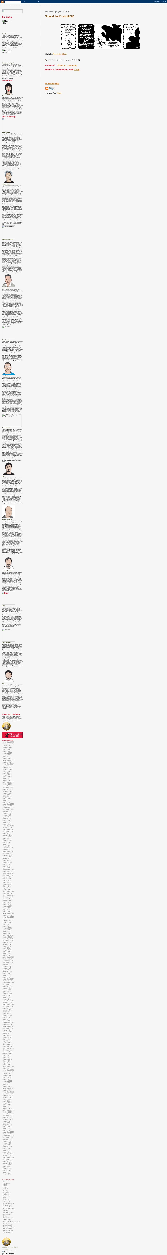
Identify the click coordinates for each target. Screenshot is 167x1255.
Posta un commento (67, 65)
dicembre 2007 (7, 766)
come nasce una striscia (11, 1221)
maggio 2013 (7, 884)
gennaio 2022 (7, 1074)
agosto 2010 (6, 824)
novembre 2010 (8, 829)
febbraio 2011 (7, 835)
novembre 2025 (8, 1157)
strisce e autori (7, 1218)
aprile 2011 (6, 839)
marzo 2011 (6, 837)
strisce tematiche (8, 1227)
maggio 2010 (7, 819)
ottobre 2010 (7, 828)
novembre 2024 (8, 1136)
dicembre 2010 (7, 831)
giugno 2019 (6, 1017)
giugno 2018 (6, 995)
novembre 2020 (8, 1048)
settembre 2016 (8, 957)
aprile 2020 (6, 1035)
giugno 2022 (6, 1083)
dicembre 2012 (7, 875)
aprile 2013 (6, 882)
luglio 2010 (6, 822)
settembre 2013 (8, 891)
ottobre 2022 (7, 1090)
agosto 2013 (6, 890)
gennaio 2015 (7, 921)
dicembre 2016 (7, 962)
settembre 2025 (8, 1154)
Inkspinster (6, 1183)
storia (4, 1216)
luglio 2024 (6, 1128)
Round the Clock (60, 54)
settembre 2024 (8, 1132)
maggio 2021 (7, 1059)
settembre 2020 (8, 1044)
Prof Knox (6, 1196)
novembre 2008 (8, 786)
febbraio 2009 (7, 791)
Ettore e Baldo (7, 1207)
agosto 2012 (6, 868)
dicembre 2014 (7, 919)
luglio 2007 (6, 757)
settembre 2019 (8, 1023)
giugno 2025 (6, 1148)
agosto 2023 (6, 1108)
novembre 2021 (8, 1070)
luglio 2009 (6, 800)
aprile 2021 (6, 1057)
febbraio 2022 (7, 1075)
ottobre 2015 (7, 937)
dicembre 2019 (7, 1028)
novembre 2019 (8, 1026)
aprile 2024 (6, 1123)
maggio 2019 (7, 1015)
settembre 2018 (8, 1001)
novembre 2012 (8, 873)
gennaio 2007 (7, 746)
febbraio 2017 (7, 966)
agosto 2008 (6, 780)
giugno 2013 (6, 886)
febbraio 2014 (7, 901)
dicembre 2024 (7, 1137)
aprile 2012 (6, 860)
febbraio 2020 (7, 1032)
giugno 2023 (6, 1105)
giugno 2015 (6, 930)
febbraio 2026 (7, 1163)
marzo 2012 (6, 859)
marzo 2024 (6, 1121)
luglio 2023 (6, 1106)
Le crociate (6, 1199)
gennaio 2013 (7, 877)
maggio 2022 (7, 1081)
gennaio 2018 (7, 986)
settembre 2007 (8, 760)
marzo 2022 (6, 1077)
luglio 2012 (6, 866)
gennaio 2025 (7, 1139)
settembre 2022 (8, 1088)
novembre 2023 (8, 1114)
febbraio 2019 (7, 1010)
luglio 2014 (6, 910)
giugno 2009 (6, 798)
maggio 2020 (7, 1037)
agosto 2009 (6, 802)
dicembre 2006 (7, 744)
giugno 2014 (6, 908)
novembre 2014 (8, 917)
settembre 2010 (8, 826)
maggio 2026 (7, 1168)
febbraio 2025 (7, 1141)
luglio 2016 (6, 953)
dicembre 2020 (7, 1050)
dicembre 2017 (7, 984)
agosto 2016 (6, 955)
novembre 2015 (8, 939)
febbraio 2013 (7, 879)
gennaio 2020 (7, 1030)
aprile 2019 (6, 1013)
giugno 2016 (6, 952)
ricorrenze (6, 1223)
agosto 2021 (6, 1064)
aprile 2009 (6, 795)
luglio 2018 (6, 997)
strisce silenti (7, 1229)
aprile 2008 (6, 773)
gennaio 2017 (7, 964)
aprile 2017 (6, 970)
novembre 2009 (8, 808)
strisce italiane (7, 1230)
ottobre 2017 (7, 981)
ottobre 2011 (7, 849)
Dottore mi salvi (8, 1203)
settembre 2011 (8, 848)
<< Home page (52, 83)
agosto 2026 (6, 1174)
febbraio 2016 (7, 944)
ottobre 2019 (7, 1024)
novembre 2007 (8, 764)
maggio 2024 (7, 1125)
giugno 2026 (6, 1170)
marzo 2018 (6, 990)
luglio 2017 (6, 975)
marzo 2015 (6, 924)
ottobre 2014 (7, 915)
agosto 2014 (6, 911)
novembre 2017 (8, 983)
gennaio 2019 (7, 1008)
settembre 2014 (8, 913)
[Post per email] (78, 60)
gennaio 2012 (7, 855)
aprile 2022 (6, 1079)
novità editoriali (7, 1212)
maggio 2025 (7, 1146)
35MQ (4, 1185)
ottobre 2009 (7, 806)
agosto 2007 (6, 758)
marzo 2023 (6, 1099)
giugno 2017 (6, 973)
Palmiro (5, 1189)
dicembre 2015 (7, 941)
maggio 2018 (7, 993)
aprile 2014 (6, 904)
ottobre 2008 (7, 784)
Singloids (5, 1187)
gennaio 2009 (7, 789)
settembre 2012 (8, 870)
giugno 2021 (6, 1061)
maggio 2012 (7, 862)
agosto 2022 (6, 1086)
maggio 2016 (7, 950)
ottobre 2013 (7, 893)
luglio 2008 (6, 778)
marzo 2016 (6, 946)
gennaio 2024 (7, 1117)
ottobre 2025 (7, 1156)
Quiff (4, 1198)
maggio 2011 (7, 840)
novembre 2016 (8, 961)
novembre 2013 (8, 895)
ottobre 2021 (7, 1068)
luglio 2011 (6, 844)
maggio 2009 (7, 797)
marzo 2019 (6, 1012)
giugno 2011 (6, 842)
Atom (76, 70)
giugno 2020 (6, 1039)
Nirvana (5, 1190)
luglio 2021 (6, 1063)
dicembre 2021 (7, 1072)
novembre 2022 (8, 1092)
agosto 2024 (6, 1130)
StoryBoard (6, 1192)
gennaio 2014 (7, 899)
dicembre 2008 (7, 788)
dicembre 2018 (7, 1006)
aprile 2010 (6, 817)
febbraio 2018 (7, 988)
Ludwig (5, 1210)
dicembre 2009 (7, 809)
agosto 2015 (6, 933)
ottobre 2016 (7, 959)
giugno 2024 (6, 1126)
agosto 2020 (6, 1043)
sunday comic (7, 1225)
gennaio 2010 (7, 811)
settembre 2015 (8, 935)
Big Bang (5, 1194)
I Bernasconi (6, 1205)
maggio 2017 (7, 972)
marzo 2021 (6, 1055)
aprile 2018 (6, 992)
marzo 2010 (6, 815)
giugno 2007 (6, 755)
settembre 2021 (8, 1066)
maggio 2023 (7, 1103)
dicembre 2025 (7, 1159)
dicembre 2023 (7, 1116)
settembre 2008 (8, 782)
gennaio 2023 (7, 1095)
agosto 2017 (6, 977)
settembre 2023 (8, 1110)
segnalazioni (6, 1214)
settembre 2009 (8, 804)
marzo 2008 (6, 771)
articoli (4, 1181)
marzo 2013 (6, 880)
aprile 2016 (6, 948)
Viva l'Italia (6, 1201)
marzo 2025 (6, 1143)
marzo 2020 (6, 1034)
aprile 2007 (6, 751)
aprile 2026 (6, 1167)
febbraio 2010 (7, 813)
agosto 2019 (6, 1021)
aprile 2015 (6, 926)
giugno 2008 (6, 777)
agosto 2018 (6, 999)
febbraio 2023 (7, 1097)
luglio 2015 (6, 931)
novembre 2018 (8, 1004)
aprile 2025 (6, 1145)
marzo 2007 (6, 749)
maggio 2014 (7, 906)
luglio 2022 (6, 1085)
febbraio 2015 (7, 922)
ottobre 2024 (7, 1134)
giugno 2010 (6, 820)
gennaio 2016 (7, 942)
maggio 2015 (7, 928)
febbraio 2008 (7, 769)
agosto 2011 (6, 846)
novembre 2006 (8, 742)
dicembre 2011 (7, 853)
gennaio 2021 (7, 1052)
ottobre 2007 (7, 762)
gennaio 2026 (7, 1161)
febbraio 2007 (7, 747)
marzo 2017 (6, 968)
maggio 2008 (7, 775)
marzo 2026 (6, 1165)
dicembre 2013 (7, 897)
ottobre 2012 (7, 871)
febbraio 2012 (7, 857)
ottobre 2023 (7, 1112)
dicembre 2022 (7, 1094)
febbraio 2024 (7, 1119)
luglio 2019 (6, 1019)
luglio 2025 (6, 1150)
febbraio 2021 (7, 1054)
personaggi (6, 1219)
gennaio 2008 (7, 767)
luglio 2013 (6, 888)
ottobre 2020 (7, 1046)
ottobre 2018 (7, 1003)
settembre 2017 (8, 979)
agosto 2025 (6, 1152)
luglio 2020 (6, 1041)
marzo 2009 (6, 793)
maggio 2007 (7, 753)
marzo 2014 (6, 902)
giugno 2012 (6, 864)
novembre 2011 (8, 851)
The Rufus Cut (7, 1232)
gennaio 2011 (7, 833)
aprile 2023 (6, 1101)
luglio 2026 (6, 1172)
